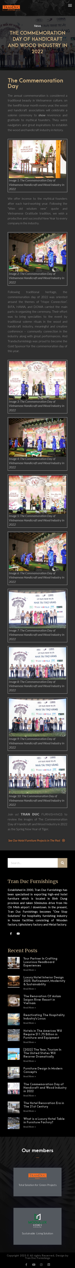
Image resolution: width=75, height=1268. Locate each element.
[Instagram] (41, 1264)
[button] (70, 5)
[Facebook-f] (11, 934)
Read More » (29, 970)
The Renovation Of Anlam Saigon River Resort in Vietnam (42, 1000)
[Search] (62, 863)
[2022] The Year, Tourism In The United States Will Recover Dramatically (42, 1053)
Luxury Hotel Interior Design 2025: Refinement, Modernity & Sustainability (44, 981)
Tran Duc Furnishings (33, 881)
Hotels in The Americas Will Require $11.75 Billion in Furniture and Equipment (42, 1034)
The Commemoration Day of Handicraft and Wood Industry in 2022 (45, 1088)
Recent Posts (22, 951)
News (37, 25)
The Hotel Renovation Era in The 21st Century (43, 1104)
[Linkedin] (48, 1264)
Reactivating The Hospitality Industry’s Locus (44, 1016)
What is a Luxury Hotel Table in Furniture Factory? (44, 1120)
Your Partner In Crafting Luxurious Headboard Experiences (40, 962)
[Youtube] (18, 934)
